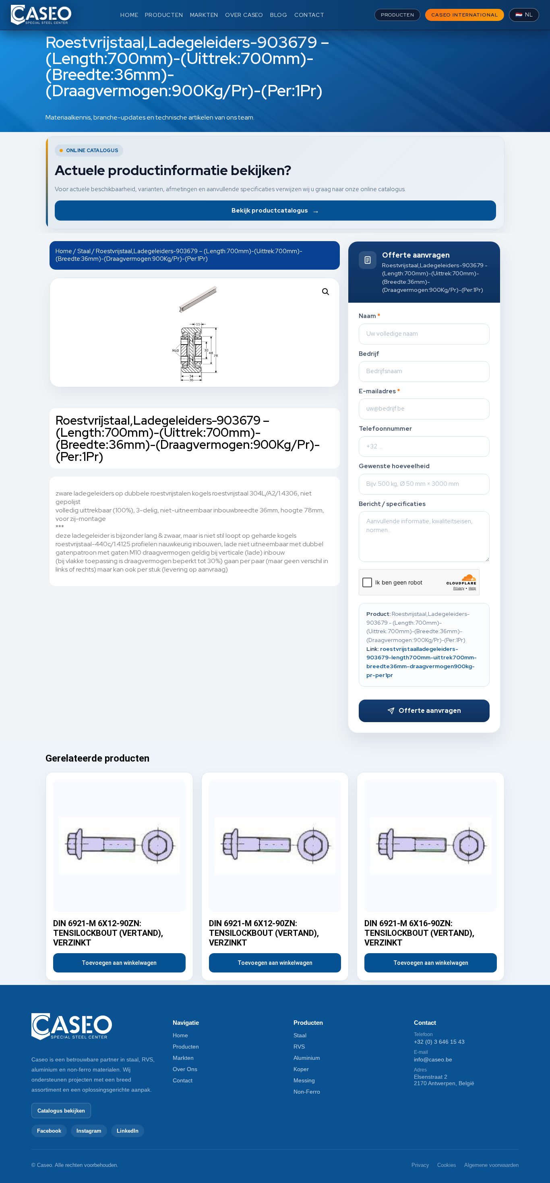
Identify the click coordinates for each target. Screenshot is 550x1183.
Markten (183, 1058)
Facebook (49, 1131)
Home (64, 251)
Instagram (89, 1131)
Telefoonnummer (385, 429)
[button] (325, 292)
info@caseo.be (433, 1059)
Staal (84, 251)
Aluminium (307, 1058)
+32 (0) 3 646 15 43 (439, 1041)
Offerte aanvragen (430, 710)
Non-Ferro (307, 1091)
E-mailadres (379, 391)
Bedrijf (369, 354)
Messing (304, 1080)
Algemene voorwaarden (491, 1165)
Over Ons (185, 1069)
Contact (182, 1080)
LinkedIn (128, 1131)
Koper (301, 1069)
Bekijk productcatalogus (275, 210)
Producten (186, 1046)
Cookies (446, 1165)
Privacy (420, 1165)
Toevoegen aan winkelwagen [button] (119, 963)
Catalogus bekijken (61, 1111)
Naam (369, 316)
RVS (299, 1046)
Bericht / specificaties (392, 504)
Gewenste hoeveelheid (394, 466)
